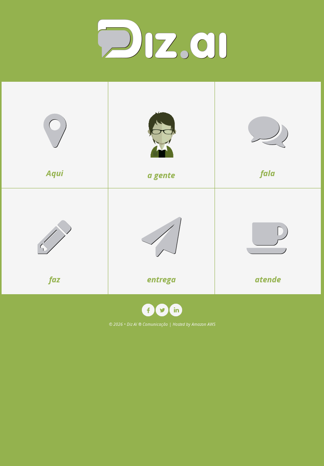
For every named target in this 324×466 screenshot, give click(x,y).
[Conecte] (176, 310)
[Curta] (148, 310)
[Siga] (162, 310)
